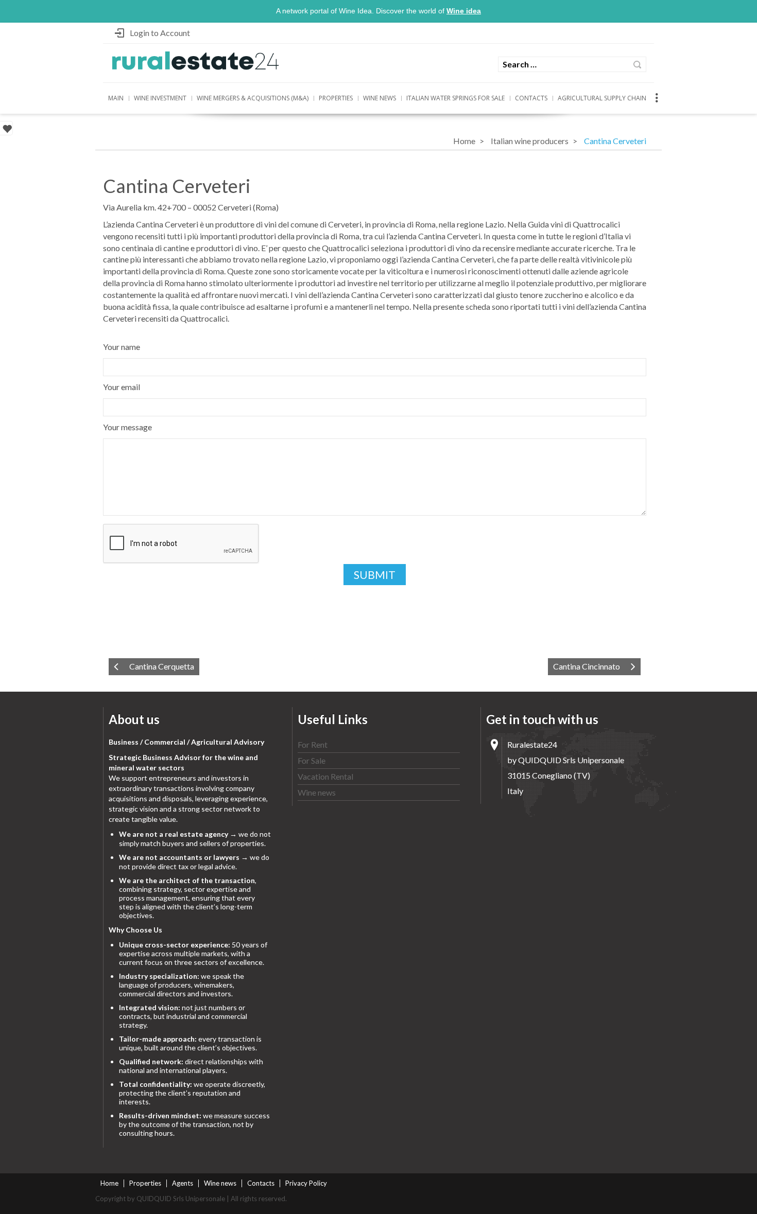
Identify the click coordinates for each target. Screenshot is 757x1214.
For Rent (313, 744)
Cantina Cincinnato (586, 666)
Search (637, 64)
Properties (336, 98)
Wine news (379, 98)
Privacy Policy (306, 1183)
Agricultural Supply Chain (602, 98)
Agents (182, 1183)
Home (464, 141)
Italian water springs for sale (455, 98)
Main (116, 98)
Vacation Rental (325, 776)
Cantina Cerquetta (161, 666)
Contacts (531, 98)
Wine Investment (160, 98)
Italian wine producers (530, 141)
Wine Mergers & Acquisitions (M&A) (252, 98)
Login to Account (160, 33)
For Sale (311, 760)
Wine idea (463, 11)
